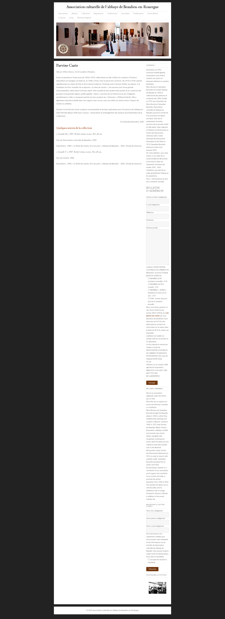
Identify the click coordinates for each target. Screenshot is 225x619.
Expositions (98, 13)
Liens (71, 18)
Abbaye (74, 13)
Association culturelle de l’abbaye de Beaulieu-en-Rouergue (112, 6)
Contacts (61, 18)
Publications (138, 13)
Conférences (112, 13)
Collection (85, 13)
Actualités (125, 13)
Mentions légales (84, 18)
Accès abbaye (152, 13)
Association (63, 13)
